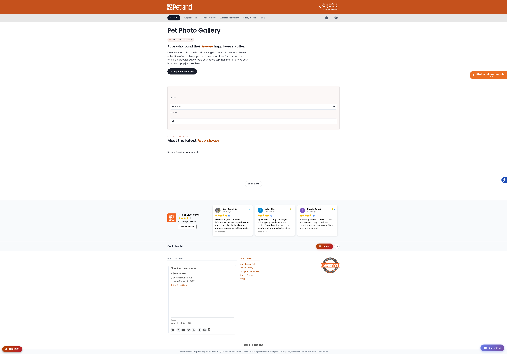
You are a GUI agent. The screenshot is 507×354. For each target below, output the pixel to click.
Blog (263, 17)
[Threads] (204, 330)
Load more (253, 183)
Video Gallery (209, 17)
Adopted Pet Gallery (229, 17)
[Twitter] (189, 330)
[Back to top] (337, 246)
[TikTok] (199, 330)
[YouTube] (183, 330)
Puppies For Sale (191, 17)
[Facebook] (173, 330)
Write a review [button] (187, 226)
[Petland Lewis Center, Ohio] (179, 7)
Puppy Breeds (249, 17)
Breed (173, 98)
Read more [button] (220, 232)
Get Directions (180, 285)
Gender (173, 112)
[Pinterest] (194, 330)
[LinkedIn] (209, 330)
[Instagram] (178, 330)
